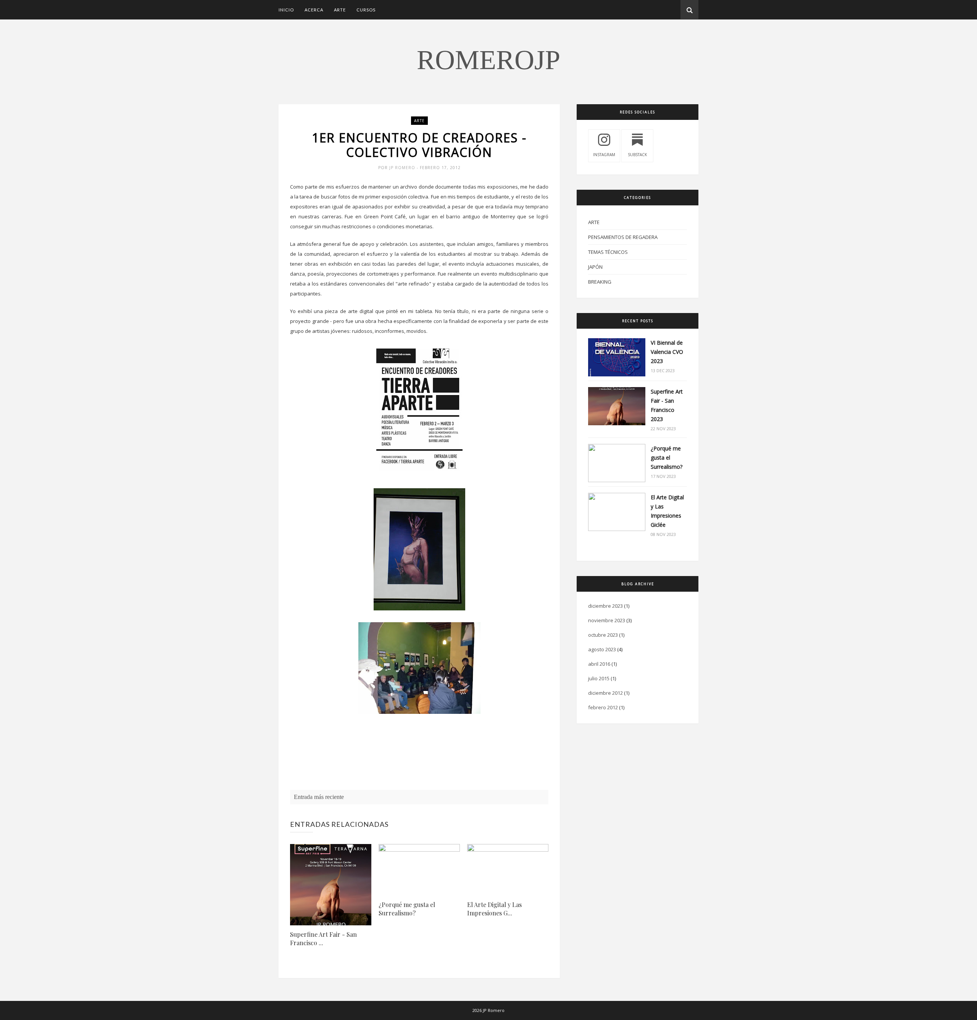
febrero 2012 (603, 707)
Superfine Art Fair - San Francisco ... (323, 938)
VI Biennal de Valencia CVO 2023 (667, 352)
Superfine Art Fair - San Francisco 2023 (667, 405)
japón (595, 266)
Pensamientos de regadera (623, 237)
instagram (604, 154)
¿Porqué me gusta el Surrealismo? (407, 909)
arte (419, 120)
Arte (340, 9)
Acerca (314, 9)
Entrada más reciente (319, 797)
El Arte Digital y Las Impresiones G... (494, 909)
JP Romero (403, 167)
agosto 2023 (602, 649)
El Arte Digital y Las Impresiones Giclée (667, 511)
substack (637, 154)
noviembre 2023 (606, 620)
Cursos (366, 9)
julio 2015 (598, 678)
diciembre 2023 (605, 605)
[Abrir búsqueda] (689, 9)
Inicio (286, 9)
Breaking (599, 281)
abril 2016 (599, 663)
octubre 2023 (603, 634)
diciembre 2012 (605, 692)
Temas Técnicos (608, 252)
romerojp (488, 60)
